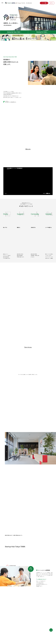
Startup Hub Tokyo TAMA (13, 32)
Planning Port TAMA (41, 32)
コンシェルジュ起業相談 (44, 570)
